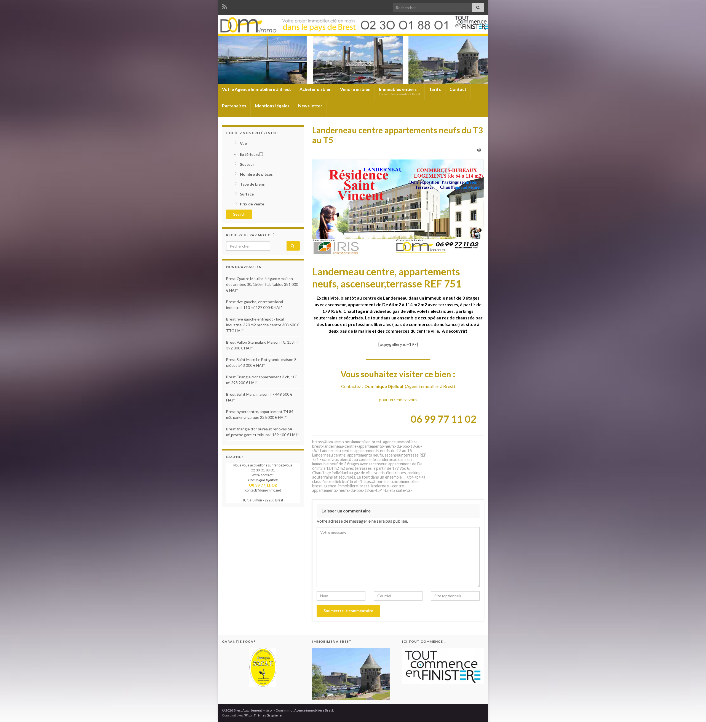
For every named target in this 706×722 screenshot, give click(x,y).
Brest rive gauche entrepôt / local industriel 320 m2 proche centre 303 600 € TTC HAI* (262, 325)
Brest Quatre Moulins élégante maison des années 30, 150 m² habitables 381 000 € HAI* (262, 284)
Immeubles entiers (399, 91)
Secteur (247, 164)
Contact (458, 89)
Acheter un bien (315, 89)
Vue (243, 143)
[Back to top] (693, 709)
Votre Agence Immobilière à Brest (256, 89)
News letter (310, 105)
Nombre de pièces (256, 174)
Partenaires (234, 105)
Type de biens (252, 184)
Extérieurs (249, 154)
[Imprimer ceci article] (479, 149)
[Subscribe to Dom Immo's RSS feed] (224, 6)
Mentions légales (272, 105)
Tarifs (435, 89)
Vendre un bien (355, 89)
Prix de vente (252, 204)
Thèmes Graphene (268, 715)
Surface (247, 194)
